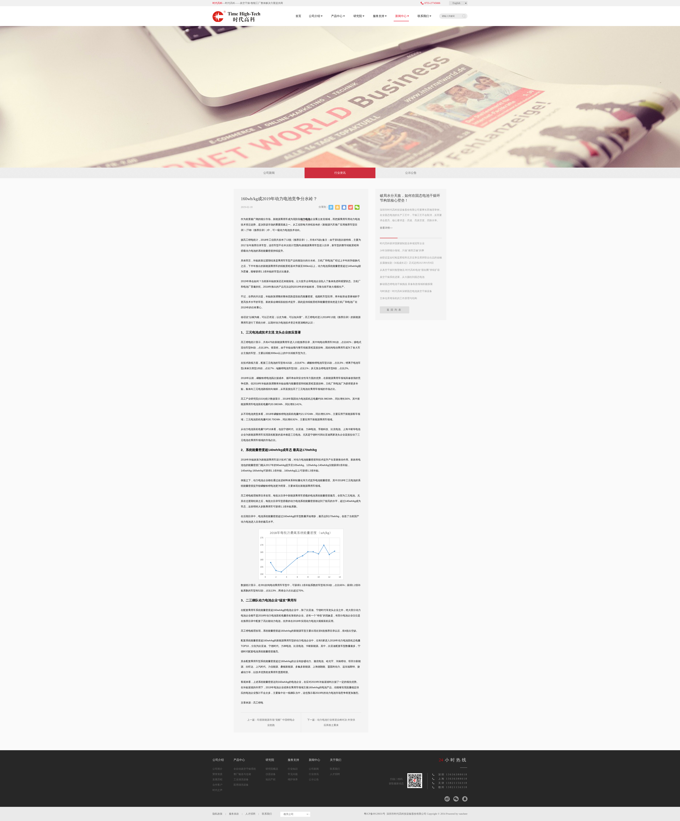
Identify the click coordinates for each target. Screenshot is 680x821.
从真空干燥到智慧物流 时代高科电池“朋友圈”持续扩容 (410, 270)
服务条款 (234, 814)
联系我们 (423, 16)
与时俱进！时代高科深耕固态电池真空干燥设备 (406, 291)
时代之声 (217, 790)
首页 (298, 16)
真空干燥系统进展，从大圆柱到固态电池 (402, 277)
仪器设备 (271, 774)
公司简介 (217, 769)
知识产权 (271, 779)
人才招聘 (335, 774)
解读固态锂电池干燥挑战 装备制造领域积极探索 (406, 284)
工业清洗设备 (241, 779)
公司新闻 (269, 172)
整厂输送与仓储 (242, 774)
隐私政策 (217, 814)
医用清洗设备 (241, 784)
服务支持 (378, 16)
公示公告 (410, 172)
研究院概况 (272, 769)
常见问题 (293, 774)
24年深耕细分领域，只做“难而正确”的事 (402, 250)
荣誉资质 (217, 774)
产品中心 (336, 16)
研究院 (357, 16)
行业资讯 (340, 172)
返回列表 (394, 309)
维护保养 (293, 779)
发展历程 (217, 779)
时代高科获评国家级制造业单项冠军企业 (402, 243)
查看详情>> (386, 228)
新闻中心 (401, 16)
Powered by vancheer (457, 814)
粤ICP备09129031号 (374, 814)
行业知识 (293, 769)
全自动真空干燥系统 (245, 769)
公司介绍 (314, 16)
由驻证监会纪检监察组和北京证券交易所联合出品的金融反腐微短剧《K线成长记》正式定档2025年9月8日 (411, 260)
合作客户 (217, 784)
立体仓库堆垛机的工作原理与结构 (398, 298)
